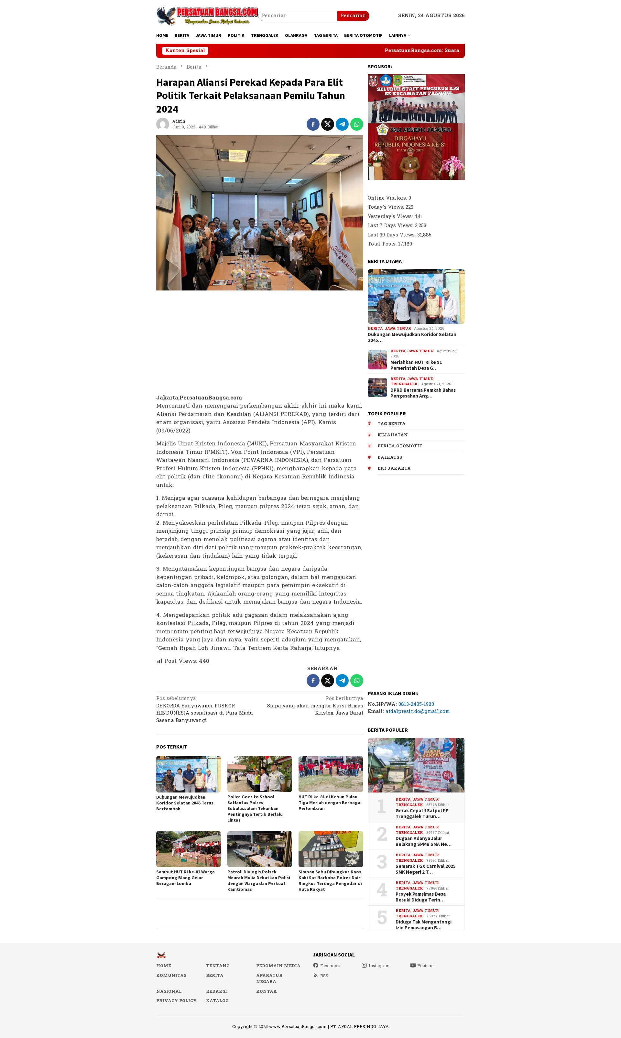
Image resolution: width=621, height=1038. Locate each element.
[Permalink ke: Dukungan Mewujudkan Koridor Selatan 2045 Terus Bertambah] (188, 774)
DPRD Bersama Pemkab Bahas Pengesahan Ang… (423, 393)
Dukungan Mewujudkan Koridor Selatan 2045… (412, 337)
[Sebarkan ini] (313, 124)
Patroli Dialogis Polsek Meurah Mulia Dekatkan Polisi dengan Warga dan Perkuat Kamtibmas (258, 880)
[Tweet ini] (327, 124)
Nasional (169, 991)
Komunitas (171, 975)
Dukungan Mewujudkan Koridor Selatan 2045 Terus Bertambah (184, 803)
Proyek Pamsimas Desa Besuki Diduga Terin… (421, 897)
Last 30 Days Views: (392, 235)
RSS (324, 976)
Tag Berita (391, 424)
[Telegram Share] (342, 124)
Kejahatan (392, 435)
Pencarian (353, 15)
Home (163, 966)
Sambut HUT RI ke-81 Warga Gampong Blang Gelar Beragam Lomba (185, 877)
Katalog (217, 1001)
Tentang (217, 966)
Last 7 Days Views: (391, 225)
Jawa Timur (398, 328)
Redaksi (216, 991)
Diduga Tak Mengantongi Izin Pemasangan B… (424, 925)
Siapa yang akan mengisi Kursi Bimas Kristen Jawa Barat (315, 706)
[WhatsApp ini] (356, 124)
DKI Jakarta (394, 468)
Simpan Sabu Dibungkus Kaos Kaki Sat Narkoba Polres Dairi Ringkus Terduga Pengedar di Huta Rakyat (330, 880)
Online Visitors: (388, 198)
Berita (375, 328)
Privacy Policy (176, 1001)
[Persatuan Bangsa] (207, 15)
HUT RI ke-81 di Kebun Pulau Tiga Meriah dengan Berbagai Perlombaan (330, 802)
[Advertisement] (259, 342)
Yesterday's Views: (391, 216)
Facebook (330, 966)
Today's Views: (387, 207)
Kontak (266, 991)
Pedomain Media (278, 966)
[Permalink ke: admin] (162, 124)
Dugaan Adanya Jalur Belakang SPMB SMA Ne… (424, 841)
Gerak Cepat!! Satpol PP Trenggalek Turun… (422, 813)
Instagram (379, 966)
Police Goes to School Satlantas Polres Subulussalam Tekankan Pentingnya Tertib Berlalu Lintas (255, 808)
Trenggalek (404, 384)
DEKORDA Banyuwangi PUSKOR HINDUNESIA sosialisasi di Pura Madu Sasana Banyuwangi (204, 710)
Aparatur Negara (269, 979)
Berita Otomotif (399, 446)
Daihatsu (390, 457)
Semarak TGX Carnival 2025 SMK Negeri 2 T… (426, 869)
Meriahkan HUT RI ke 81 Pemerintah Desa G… (416, 365)
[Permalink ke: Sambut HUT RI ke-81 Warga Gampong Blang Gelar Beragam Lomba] (188, 849)
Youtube (426, 966)
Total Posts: (383, 244)
